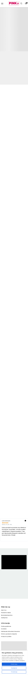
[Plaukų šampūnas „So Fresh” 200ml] (14, 346)
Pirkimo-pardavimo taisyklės (9, 634)
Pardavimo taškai (6, 612)
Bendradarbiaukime (6, 615)
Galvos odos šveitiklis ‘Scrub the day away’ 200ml (14, 419)
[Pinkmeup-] (14, 3)
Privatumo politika (6, 636)
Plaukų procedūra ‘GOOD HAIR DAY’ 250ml (14, 318)
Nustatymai (14, 668)
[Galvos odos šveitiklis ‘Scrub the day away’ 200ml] (14, 397)
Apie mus (3, 610)
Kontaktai (3, 628)
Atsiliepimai (4, 617)
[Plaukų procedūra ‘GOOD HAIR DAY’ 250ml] (14, 296)
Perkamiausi (14, 276)
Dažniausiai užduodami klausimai (10, 631)
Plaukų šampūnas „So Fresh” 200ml (14, 369)
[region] (14, 662)
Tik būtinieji (14, 672)
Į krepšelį (14, 323)
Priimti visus (14, 664)
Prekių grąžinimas (6, 626)
